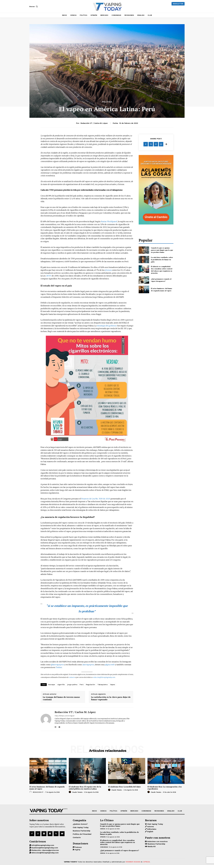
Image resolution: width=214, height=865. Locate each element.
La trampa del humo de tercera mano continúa (61, 698)
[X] (151, 144)
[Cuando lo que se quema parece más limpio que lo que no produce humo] (144, 250)
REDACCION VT (38, 792)
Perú (81, 684)
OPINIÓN (103, 837)
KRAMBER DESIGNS (133, 862)
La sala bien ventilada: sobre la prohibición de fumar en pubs (162, 259)
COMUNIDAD (104, 847)
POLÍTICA (107, 102)
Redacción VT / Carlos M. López (94, 123)
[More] (166, 144)
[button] (34, 6)
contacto (72, 677)
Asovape (51, 684)
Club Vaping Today (155, 824)
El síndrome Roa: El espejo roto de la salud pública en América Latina (85, 787)
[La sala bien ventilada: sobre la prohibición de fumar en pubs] (144, 259)
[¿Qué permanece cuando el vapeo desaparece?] (144, 280)
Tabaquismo (103, 684)
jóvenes (108, 270)
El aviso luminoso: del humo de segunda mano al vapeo (161, 289)
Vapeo (112, 684)
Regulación (90, 684)
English (150, 832)
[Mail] (59, 726)
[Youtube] (62, 833)
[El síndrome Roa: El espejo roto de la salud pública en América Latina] (87, 771)
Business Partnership (156, 844)
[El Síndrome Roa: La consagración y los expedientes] (166, 771)
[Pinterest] (156, 144)
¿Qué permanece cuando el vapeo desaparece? (161, 280)
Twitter (59, 667)
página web (110, 664)
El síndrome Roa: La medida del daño (124, 786)
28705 (48, 276)
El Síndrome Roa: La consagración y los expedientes (164, 787)
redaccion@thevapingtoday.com (104, 677)
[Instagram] (55, 726)
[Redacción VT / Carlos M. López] (46, 719)
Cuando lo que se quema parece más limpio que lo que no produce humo (162, 250)
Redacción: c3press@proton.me (45, 850)
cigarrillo (61, 684)
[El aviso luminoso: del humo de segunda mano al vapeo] (144, 289)
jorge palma (72, 684)
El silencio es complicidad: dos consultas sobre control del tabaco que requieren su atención (161, 269)
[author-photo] (30, 792)
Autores (150, 827)
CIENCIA (102, 829)
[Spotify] (43, 833)
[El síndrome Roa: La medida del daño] (126, 771)
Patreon (78, 847)
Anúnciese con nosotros (157, 841)
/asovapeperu (88, 664)
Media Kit (151, 847)
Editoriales (151, 829)
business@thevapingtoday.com (44, 848)
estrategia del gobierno (106, 326)
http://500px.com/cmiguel (64, 716)
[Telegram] (50, 833)
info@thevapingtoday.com (42, 845)
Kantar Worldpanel (109, 221)
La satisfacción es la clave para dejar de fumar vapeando (111, 698)
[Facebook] (145, 144)
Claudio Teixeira (77, 792)
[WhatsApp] (161, 144)
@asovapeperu (57, 664)
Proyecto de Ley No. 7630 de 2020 (95, 499)
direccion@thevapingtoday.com (45, 853)
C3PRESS (146, 862)
